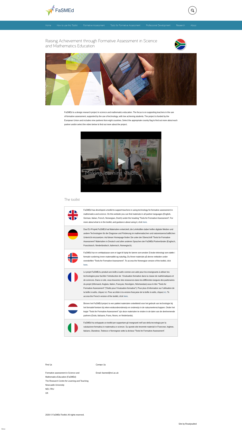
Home (48, 25)
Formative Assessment (94, 25)
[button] (121, 161)
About (193, 25)
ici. (106, 292)
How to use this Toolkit (67, 25)
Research (180, 25)
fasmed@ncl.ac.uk (110, 373)
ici (165, 292)
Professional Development (158, 25)
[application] (121, 162)
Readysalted (191, 424)
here (145, 222)
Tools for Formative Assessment (125, 25)
